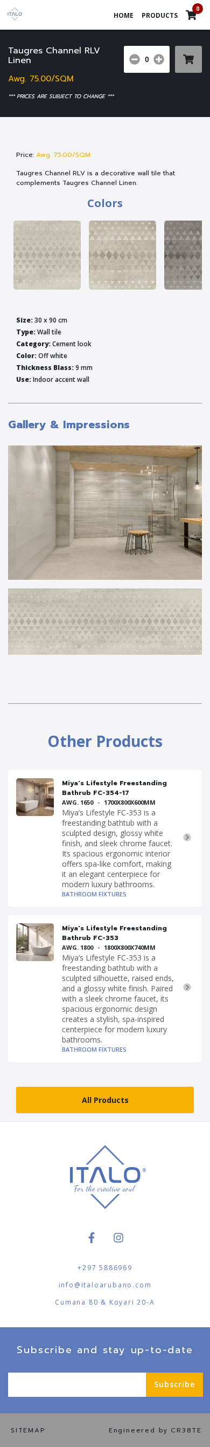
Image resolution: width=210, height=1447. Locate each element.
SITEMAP (28, 1430)
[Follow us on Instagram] (118, 1237)
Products (160, 15)
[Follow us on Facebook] (91, 1237)
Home (124, 15)
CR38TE (186, 1430)
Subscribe (174, 1384)
